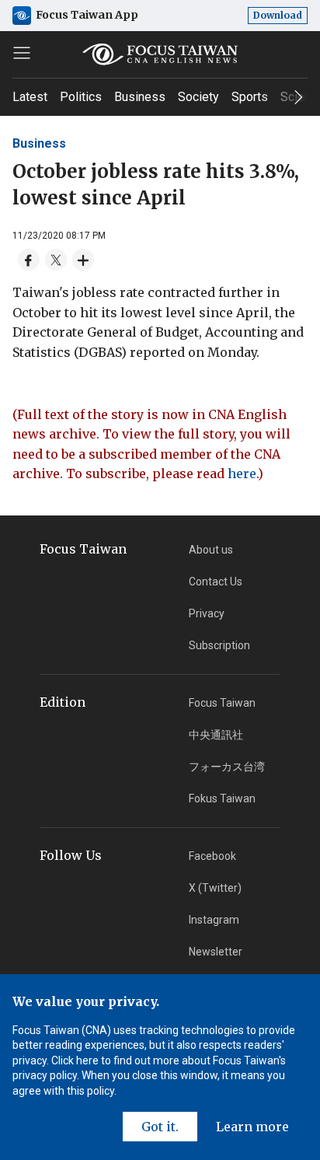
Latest (29, 96)
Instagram (214, 920)
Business (139, 96)
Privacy (206, 613)
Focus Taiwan (222, 703)
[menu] (21, 53)
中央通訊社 (216, 734)
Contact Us (215, 581)
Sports (249, 96)
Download (277, 15)
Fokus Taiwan (222, 798)
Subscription (219, 645)
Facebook (212, 856)
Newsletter (215, 951)
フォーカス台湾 (227, 766)
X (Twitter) (215, 888)
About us (211, 549)
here (242, 473)
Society (198, 96)
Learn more (252, 1126)
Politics (81, 96)
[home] (160, 54)
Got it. (160, 1126)
